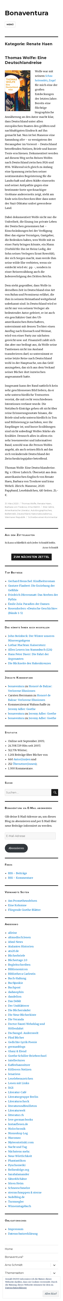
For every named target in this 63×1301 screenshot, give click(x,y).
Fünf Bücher (16, 1037)
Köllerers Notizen (19, 1069)
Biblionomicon (18, 969)
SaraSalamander (18, 1174)
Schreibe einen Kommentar (43, 517)
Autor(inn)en (22, 759)
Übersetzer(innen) (25, 763)
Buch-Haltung (17, 978)
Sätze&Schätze (17, 1178)
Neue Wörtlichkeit (20, 1156)
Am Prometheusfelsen (22, 900)
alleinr (12, 932)
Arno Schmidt (14, 1265)
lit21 (10, 1087)
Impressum (15, 1229)
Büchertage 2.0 (17, 960)
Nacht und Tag (17, 1147)
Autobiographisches (41, 510)
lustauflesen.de (18, 1124)
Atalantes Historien (21, 946)
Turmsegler (16, 1201)
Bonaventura (26, 13)
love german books (20, 1119)
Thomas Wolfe (28, 503)
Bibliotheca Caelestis (22, 973)
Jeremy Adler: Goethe (22, 709)
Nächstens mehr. (19, 1151)
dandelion (14, 996)
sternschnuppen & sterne (25, 1192)
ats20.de (13, 951)
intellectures (16, 1060)
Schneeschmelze (19, 1188)
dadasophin (16, 992)
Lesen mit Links (18, 1083)
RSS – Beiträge (17, 873)
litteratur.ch (16, 1115)
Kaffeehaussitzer (19, 1065)
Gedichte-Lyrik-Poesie (22, 1042)
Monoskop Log (18, 1133)
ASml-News (15, 941)
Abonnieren (16, 848)
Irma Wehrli (34, 507)
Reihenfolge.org (18, 1169)
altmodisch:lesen (19, 937)
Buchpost (14, 987)
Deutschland (23, 513)
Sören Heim (15, 1183)
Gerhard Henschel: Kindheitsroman (31, 581)
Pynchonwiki (17, 1165)
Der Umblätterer (18, 1005)
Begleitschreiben (19, 964)
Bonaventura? (14, 1257)
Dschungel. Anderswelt (23, 1033)
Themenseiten (14, 1272)
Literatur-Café (17, 1092)
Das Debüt (14, 1001)
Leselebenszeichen (20, 1078)
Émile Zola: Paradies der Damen (28, 604)
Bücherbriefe (16, 955)
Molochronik (17, 1128)
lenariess (14, 1074)
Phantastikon (17, 1160)
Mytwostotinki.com (21, 1142)
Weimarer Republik (15, 517)
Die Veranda (16, 1019)
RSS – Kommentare (20, 877)
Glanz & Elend (17, 1051)
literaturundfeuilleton (22, 1106)
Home (9, 1249)
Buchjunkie (15, 982)
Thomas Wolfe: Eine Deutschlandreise (26, 60)
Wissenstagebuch (19, 1206)
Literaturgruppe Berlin (23, 1096)
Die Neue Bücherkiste (22, 1014)
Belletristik (10, 513)
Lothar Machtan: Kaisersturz (27, 645)
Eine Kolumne (17, 905)
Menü (10, 24)
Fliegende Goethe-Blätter (24, 909)
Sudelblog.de (16, 1197)
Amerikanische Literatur (17, 510)
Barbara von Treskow (16, 507)
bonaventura (16, 686)
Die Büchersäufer (19, 1010)
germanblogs (16, 1046)
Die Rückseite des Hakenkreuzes (29, 663)
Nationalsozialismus (41, 513)
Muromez (14, 1137)
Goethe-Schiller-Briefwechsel (27, 1055)
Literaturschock (18, 1101)
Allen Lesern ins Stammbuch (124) (30, 649)
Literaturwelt (16, 1110)
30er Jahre (48, 507)
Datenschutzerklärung (23, 1233)
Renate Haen (44, 503)
